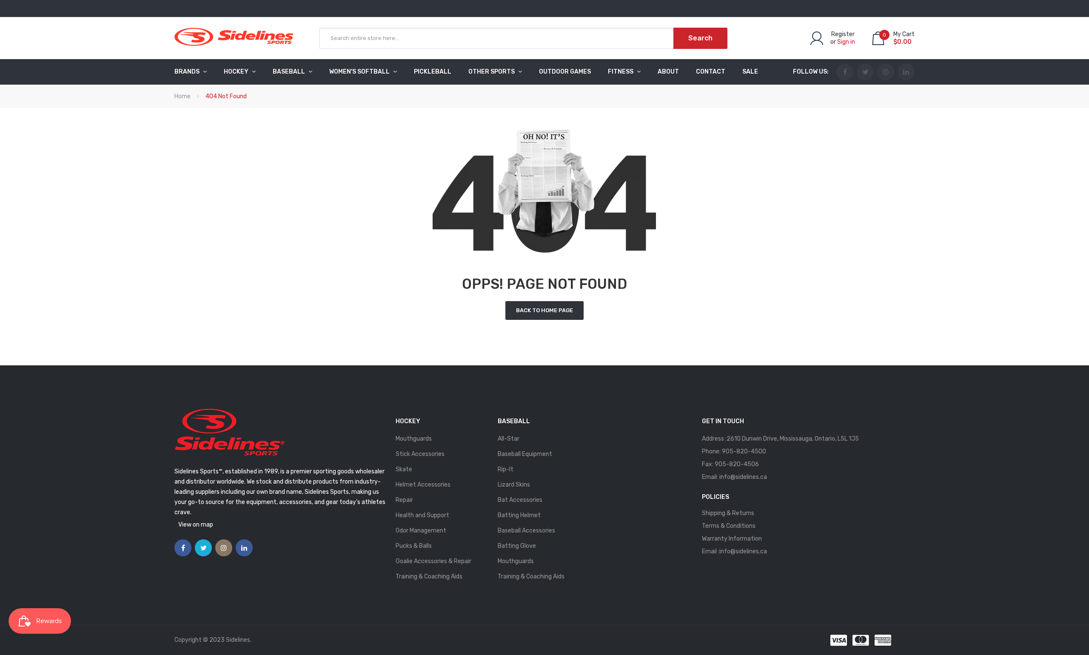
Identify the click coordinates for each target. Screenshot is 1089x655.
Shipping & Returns (728, 513)
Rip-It (505, 469)
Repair (404, 500)
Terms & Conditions (728, 526)
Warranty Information (732, 538)
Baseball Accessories (526, 530)
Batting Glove (517, 546)
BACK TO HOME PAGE (544, 310)
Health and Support (422, 515)
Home (182, 96)
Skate (404, 469)
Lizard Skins (514, 484)
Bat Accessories (520, 500)
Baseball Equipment (525, 454)
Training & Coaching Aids (429, 576)
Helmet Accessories (423, 484)
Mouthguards (414, 438)
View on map (195, 524)
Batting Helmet (519, 515)
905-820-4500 (744, 451)
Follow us (810, 71)
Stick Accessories (420, 454)
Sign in (846, 42)
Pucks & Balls (414, 546)
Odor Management (421, 530)
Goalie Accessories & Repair (433, 561)
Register (843, 34)
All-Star (508, 438)
